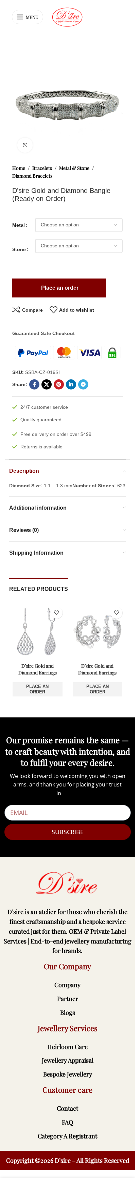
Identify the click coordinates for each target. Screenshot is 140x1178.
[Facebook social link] (34, 384)
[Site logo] (67, 16)
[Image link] (67, 883)
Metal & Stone (74, 168)
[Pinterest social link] (59, 384)
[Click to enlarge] (25, 145)
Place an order (37, 689)
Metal (18, 225)
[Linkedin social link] (71, 384)
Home (18, 168)
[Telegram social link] (83, 384)
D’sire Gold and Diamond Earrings (37, 669)
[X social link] (46, 384)
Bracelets (42, 168)
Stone (19, 249)
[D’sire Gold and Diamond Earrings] (37, 631)
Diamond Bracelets (32, 176)
